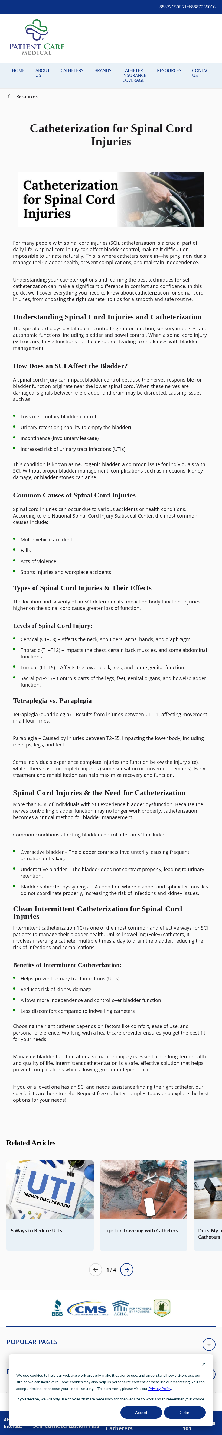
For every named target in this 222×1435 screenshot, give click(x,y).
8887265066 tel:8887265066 (187, 6)
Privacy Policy (159, 1388)
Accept (141, 1412)
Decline (185, 1412)
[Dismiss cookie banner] (204, 1365)
